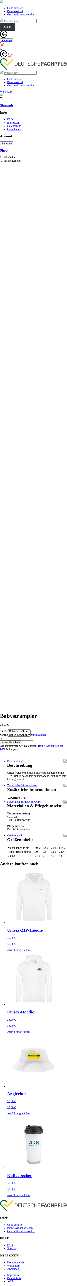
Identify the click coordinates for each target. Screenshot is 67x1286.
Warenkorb (13, 1265)
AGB (10, 1281)
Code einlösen (15, 7)
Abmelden (13, 1268)
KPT (3, 749)
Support (11, 1248)
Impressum (13, 122)
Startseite (6, 105)
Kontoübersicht (15, 1262)
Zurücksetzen (38, 734)
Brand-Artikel (15, 11)
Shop (4, 150)
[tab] (37, 761)
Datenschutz (14, 125)
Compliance (14, 129)
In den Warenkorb (10, 742)
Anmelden (6, 40)
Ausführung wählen (18, 950)
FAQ (10, 119)
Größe (4, 734)
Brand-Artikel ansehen (20, 1227)
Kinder (59, 745)
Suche (7, 26)
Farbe (4, 730)
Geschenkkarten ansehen (21, 14)
